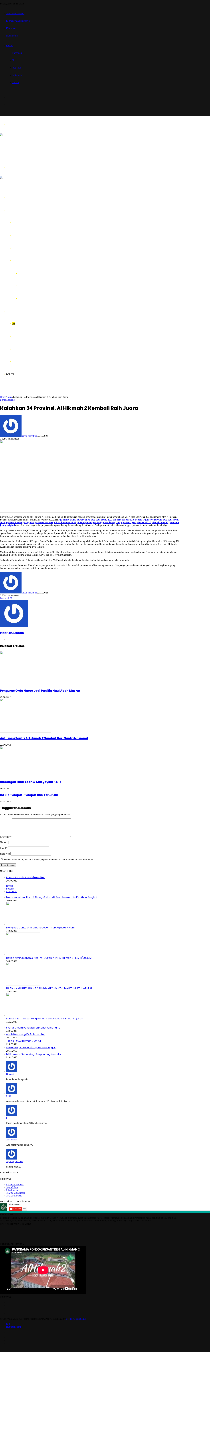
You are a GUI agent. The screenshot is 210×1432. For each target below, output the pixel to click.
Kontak (11, 387)
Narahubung (12, 35)
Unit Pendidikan (16, 311)
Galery (9, 1324)
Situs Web (5, 853)
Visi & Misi (18, 235)
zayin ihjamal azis (14, 1161)
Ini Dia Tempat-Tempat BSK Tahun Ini (29, 795)
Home (9, 197)
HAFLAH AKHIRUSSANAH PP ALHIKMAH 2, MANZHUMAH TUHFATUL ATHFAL (49, 988)
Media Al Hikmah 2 (76, 1318)
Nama (4, 842)
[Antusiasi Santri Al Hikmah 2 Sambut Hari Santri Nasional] (25, 731)
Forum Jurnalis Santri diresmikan (25, 877)
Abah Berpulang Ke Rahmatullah (25, 1034)
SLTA (15, 349)
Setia (8, 1096)
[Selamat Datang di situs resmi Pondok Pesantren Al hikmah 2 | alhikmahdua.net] (24, 152)
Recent (9, 886)
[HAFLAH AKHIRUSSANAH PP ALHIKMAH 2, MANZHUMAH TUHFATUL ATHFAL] (23, 985)
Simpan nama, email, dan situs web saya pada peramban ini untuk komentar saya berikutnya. (48, 859)
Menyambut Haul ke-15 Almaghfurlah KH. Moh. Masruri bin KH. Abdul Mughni (51, 897)
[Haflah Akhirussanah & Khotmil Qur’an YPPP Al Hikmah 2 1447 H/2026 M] (23, 954)
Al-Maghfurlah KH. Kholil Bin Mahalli (37, 273)
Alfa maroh (11, 1139)
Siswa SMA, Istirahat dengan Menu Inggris (30, 1047)
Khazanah (11, 28)
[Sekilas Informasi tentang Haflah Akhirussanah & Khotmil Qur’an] (23, 1015)
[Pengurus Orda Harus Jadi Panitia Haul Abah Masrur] (22, 684)
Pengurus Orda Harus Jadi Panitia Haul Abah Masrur (40, 691)
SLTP (15, 361)
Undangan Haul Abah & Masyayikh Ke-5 (30, 782)
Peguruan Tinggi (20, 336)
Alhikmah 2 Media (15, 13)
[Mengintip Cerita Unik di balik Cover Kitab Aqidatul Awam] (23, 924)
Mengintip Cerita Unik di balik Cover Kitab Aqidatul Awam (40, 927)
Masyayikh (17, 260)
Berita (10, 374)
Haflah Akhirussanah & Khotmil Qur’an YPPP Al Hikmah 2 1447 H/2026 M (48, 958)
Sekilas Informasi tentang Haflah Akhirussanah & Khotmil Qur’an (44, 1018)
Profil (10, 210)
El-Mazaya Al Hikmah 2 (18, 21)
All (13, 323)
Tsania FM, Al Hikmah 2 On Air (23, 1041)
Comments (11, 891)
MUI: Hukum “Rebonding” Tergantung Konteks (33, 1054)
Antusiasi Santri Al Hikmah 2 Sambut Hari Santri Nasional (44, 738)
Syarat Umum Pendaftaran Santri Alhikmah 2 (33, 1027)
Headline (10, 399)
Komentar (6, 837)
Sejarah (16, 222)
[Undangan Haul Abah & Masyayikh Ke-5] (30, 775)
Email (4, 848)
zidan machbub (29, 436)
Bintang (10, 1074)
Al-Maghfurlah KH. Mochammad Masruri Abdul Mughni (46, 298)
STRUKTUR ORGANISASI (27, 248)
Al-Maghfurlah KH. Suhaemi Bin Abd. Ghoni (40, 285)
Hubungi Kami (13, 1326)
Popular (10, 888)
